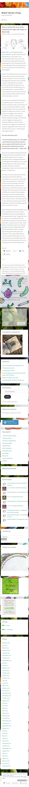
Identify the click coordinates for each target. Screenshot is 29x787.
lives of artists (10, 269)
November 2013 (6, 720)
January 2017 (5, 670)
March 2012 (5, 758)
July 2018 (4, 645)
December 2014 (6, 693)
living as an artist (19, 269)
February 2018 (6, 650)
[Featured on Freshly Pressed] (10, 424)
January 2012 (5, 763)
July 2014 (4, 703)
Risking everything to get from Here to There (21, 281)
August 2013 (5, 728)
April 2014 (5, 710)
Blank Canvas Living (11, 12)
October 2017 (6, 658)
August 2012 (5, 751)
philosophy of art (6, 271)
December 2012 (6, 743)
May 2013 (4, 736)
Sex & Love (5, 455)
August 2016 (5, 675)
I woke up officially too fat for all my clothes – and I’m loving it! (7, 282)
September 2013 (6, 725)
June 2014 (5, 705)
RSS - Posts (7, 625)
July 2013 (4, 730)
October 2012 (6, 746)
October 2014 (6, 698)
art (9, 267)
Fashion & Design (7, 443)
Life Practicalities (7, 448)
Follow (7, 396)
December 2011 (6, 766)
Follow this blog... (7, 387)
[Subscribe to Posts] (3, 625)
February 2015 (6, 688)
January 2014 (5, 718)
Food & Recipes (6, 445)
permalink (23, 273)
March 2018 (5, 648)
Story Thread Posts (7, 458)
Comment (21, 323)
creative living (22, 267)
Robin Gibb (5, 52)
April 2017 (5, 665)
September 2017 (6, 660)
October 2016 (6, 673)
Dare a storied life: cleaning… (19, 487)
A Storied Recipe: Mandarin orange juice (13, 380)
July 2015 (4, 680)
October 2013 (6, 723)
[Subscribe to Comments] (3, 629)
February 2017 (6, 668)
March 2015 (5, 685)
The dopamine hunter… (13, 510)
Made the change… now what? (10, 377)
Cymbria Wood (20, 34)
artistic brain (14, 267)
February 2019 (6, 643)
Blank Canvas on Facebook (9, 468)
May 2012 (4, 753)
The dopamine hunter (8, 368)
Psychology (15, 271)
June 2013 (5, 733)
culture (4, 269)
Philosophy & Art (20, 265)
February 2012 (6, 761)
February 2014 (6, 715)
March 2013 (5, 741)
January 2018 (5, 653)
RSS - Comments (8, 629)
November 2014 (6, 695)
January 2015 (5, 690)
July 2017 (4, 663)
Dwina (11, 229)
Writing (4, 460)
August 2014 (5, 700)
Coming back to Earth (8, 370)
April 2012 (5, 756)
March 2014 (5, 713)
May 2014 (4, 708)
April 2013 (5, 738)
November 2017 (6, 655)
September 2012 (6, 748)
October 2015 (6, 678)
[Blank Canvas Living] (14, 5)
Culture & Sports (7, 438)
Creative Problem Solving (9, 435)
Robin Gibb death (6, 273)
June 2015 (5, 683)
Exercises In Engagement (9, 440)
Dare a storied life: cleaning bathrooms (13, 365)
